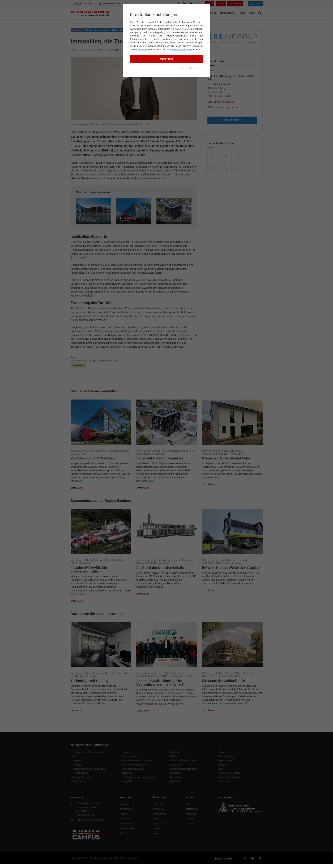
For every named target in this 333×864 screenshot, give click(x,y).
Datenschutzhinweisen (159, 46)
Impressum (184, 68)
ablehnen (143, 49)
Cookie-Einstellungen (180, 49)
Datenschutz (197, 68)
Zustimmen (167, 58)
